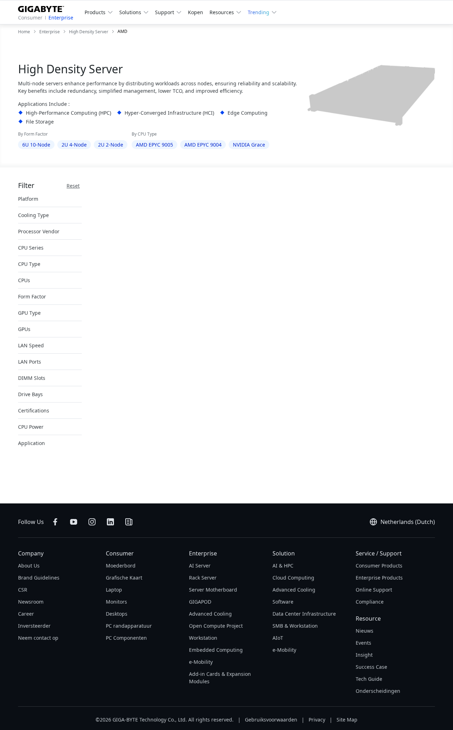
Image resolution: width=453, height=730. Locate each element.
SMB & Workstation (295, 625)
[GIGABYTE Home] (43, 7)
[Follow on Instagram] (92, 522)
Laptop (114, 589)
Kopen (195, 12)
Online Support (374, 589)
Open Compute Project (216, 625)
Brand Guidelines (38, 577)
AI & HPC (283, 565)
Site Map (347, 719)
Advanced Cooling (210, 613)
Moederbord (121, 565)
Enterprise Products (379, 577)
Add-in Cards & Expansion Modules (220, 678)
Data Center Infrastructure (304, 613)
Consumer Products (379, 565)
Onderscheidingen (378, 691)
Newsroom (31, 601)
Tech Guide (369, 678)
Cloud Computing (293, 577)
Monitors (116, 601)
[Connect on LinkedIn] (110, 522)
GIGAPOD (200, 601)
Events (363, 642)
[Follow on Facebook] (55, 522)
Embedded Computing (216, 649)
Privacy (317, 719)
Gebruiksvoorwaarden (271, 719)
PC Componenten (126, 637)
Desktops (116, 613)
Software (283, 601)
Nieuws (364, 630)
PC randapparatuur (129, 625)
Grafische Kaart (124, 577)
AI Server (200, 565)
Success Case (371, 666)
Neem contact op (38, 637)
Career (26, 613)
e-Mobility (201, 661)
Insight (364, 654)
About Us (29, 565)
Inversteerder (34, 625)
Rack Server (203, 577)
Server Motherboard (213, 589)
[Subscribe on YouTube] (74, 522)
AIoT (278, 637)
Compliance (370, 601)
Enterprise (60, 17)
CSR (22, 589)
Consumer (30, 17)
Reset (73, 185)
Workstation (203, 637)
